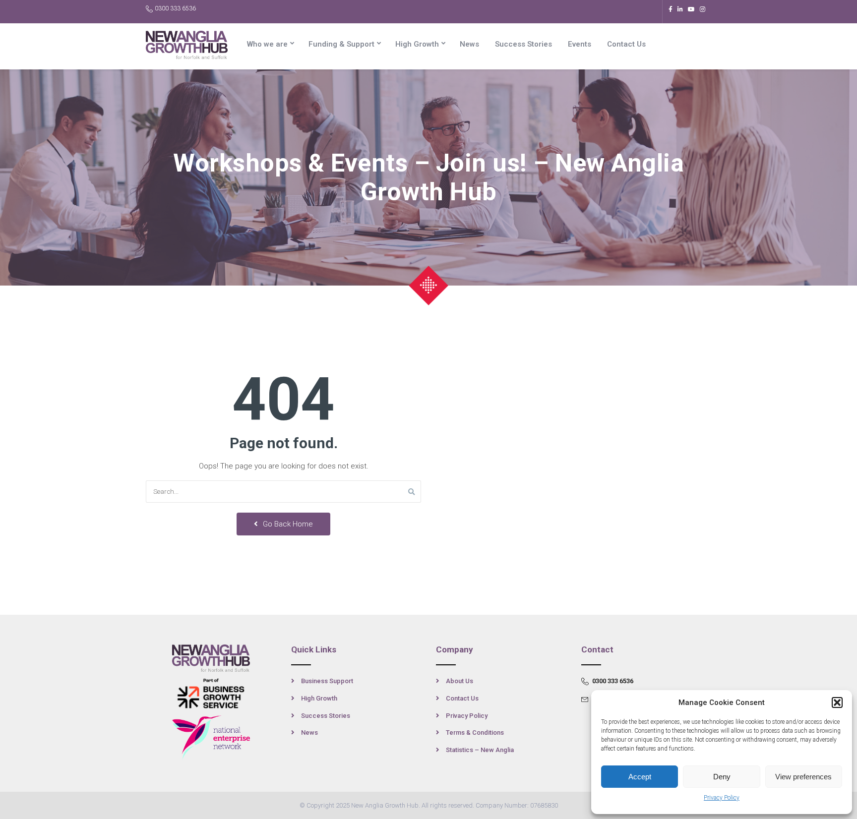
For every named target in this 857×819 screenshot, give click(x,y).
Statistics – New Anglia (480, 750)
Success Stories (523, 44)
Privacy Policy (721, 797)
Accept (639, 776)
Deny (722, 776)
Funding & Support (341, 44)
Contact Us (626, 44)
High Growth (417, 44)
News (469, 44)
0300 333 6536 (175, 8)
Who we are (267, 44)
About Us (459, 681)
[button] (837, 702)
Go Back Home (287, 524)
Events (579, 44)
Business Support (327, 681)
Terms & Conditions (475, 732)
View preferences (803, 776)
